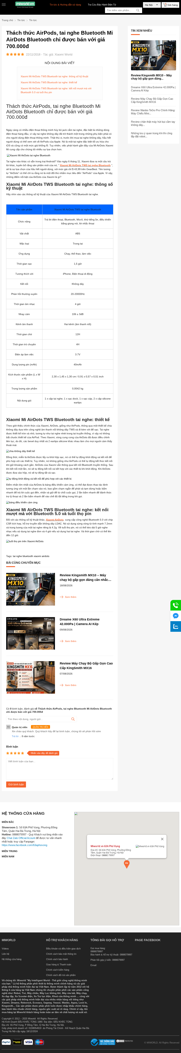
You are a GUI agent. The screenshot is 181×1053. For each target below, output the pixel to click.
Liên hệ (5, 954)
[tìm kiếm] (138, 10)
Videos (5, 948)
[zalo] (175, 626)
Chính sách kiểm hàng (57, 970)
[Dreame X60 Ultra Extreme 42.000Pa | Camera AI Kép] (30, 633)
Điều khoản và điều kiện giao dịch (63, 948)
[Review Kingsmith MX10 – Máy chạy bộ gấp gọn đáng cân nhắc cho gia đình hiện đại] (30, 589)
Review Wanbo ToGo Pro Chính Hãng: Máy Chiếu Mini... (153, 112)
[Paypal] (6, 1044)
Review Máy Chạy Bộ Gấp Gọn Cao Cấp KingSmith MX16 (86, 666)
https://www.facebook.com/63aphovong (24, 845)
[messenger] (175, 616)
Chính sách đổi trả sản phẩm (61, 975)
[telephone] (175, 605)
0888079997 (118, 960)
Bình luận (12, 746)
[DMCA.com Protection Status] (125, 1042)
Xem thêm (70, 597)
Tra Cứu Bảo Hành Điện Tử (102, 4)
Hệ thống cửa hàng (11, 959)
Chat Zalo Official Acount (21, 837)
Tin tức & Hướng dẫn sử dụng (65, 4)
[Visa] (28, 1044)
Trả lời (15, 736)
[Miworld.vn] (25, 5)
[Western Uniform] (17, 1044)
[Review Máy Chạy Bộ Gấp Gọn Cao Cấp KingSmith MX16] (30, 677)
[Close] (162, 839)
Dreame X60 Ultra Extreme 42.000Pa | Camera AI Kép (80, 622)
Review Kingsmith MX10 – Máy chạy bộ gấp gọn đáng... (151, 77)
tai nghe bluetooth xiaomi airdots (31, 556)
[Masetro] (39, 1044)
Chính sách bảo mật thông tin (61, 954)
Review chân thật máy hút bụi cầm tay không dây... (153, 123)
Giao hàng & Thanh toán (58, 964)
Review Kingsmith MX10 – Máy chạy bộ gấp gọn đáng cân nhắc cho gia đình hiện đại (84, 577)
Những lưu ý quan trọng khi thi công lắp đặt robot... (151, 135)
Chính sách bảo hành (57, 959)
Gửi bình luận (16, 784)
